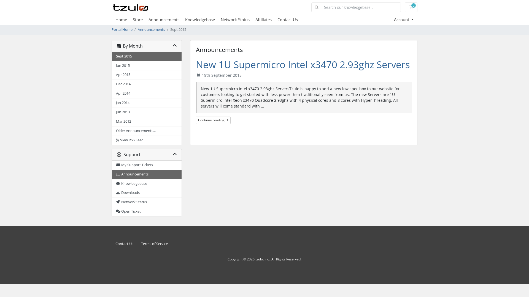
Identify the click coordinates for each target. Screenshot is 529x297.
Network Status (235, 19)
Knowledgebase (200, 19)
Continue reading (211, 120)
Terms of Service (154, 243)
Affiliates (263, 19)
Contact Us (287, 19)
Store (138, 19)
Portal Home (122, 29)
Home (121, 19)
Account (402, 19)
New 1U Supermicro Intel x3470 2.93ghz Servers (303, 64)
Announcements (164, 19)
